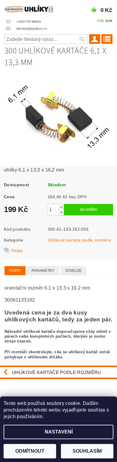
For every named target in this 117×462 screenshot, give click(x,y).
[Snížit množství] (61, 212)
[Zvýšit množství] (61, 207)
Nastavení (59, 431)
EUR (109, 21)
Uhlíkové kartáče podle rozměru (79, 240)
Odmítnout (29, 451)
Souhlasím (87, 451)
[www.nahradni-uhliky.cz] (29, 8)
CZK (100, 21)
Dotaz (17, 250)
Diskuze (73, 271)
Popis (15, 271)
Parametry (43, 271)
